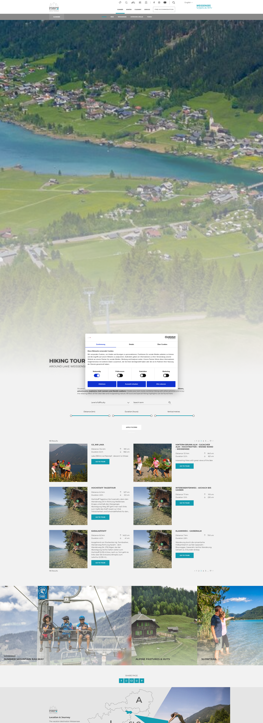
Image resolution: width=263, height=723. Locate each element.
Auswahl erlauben (131, 384)
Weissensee (122, 17)
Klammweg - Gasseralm (189, 531)
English (188, 2)
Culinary (138, 9)
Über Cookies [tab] (162, 344)
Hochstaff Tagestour (103, 488)
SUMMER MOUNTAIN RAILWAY (24, 659)
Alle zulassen (161, 384)
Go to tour (100, 462)
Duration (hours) (131, 412)
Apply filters (131, 427)
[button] (121, 680)
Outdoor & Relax (137, 17)
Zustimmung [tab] (100, 344)
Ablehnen (102, 384)
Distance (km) (89, 412)
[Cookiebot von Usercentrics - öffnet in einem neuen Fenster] (166, 337)
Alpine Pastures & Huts (153, 659)
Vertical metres (173, 412)
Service (147, 9)
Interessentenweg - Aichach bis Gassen (193, 489)
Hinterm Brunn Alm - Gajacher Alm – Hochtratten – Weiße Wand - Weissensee (194, 447)
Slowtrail (209, 659)
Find (164, 9)
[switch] (120, 375)
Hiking (104, 17)
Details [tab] (131, 344)
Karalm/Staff (98, 531)
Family (149, 17)
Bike (112, 17)
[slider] (71, 416)
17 (210, 441)
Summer (121, 9)
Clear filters (131, 432)
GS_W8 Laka (97, 445)
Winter (129, 9)
